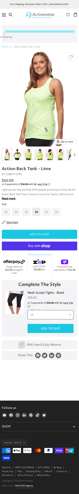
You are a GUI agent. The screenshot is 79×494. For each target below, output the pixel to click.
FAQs (19, 471)
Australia (13, 442)
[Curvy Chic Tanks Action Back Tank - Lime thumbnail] (7, 154)
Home (5, 47)
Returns (48, 471)
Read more (8, 198)
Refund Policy (43, 475)
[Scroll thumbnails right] (74, 155)
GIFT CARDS (44, 467)
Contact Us (61, 471)
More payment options (39, 254)
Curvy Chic (14, 174)
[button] (39, 184)
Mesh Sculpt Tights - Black (46, 293)
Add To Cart (50, 328)
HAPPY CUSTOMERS (24, 467)
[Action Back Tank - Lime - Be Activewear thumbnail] (28, 154)
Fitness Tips (7, 471)
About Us (6, 467)
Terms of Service (25, 475)
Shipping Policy (33, 471)
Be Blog (57, 467)
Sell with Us (7, 475)
